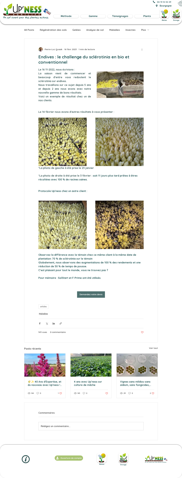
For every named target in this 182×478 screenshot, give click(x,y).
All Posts (29, 29)
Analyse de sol (95, 29)
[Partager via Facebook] (39, 323)
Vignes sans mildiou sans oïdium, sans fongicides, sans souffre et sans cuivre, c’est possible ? (135, 383)
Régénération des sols (53, 29)
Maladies (114, 29)
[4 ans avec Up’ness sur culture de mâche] (91, 365)
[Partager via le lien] (60, 323)
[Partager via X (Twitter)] (46, 323)
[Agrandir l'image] (62, 142)
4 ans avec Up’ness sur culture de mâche (88, 383)
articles (43, 306)
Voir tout (153, 348)
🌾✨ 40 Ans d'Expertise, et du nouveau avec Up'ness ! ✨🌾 (44, 383)
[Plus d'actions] (142, 49)
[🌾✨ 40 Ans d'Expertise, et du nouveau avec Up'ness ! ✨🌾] (44, 365)
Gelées (76, 29)
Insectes (131, 29)
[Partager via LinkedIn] (53, 323)
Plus (143, 29)
